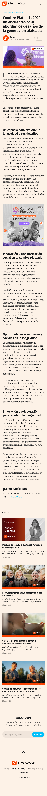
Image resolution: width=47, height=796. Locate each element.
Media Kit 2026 (18, 769)
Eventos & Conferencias (13, 13)
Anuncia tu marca (35, 769)
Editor (12, 37)
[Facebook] (23, 752)
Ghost (28, 778)
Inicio (6, 769)
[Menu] (44, 3)
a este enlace (16, 496)
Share (39, 38)
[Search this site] (40, 3)
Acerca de (24, 772)
